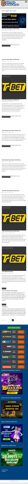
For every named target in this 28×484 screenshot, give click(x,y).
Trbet (4, 288)
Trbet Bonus (4, 306)
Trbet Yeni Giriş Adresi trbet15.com (10, 231)
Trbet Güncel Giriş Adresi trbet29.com (11, 160)
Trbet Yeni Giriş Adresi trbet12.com (10, 190)
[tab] (14, 332)
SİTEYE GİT (21, 351)
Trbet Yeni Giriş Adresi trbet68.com (10, 100)
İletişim (4, 471)
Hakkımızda (5, 470)
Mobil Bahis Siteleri (7, 248)
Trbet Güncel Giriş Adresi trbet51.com (11, 130)
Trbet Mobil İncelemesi (7, 271)
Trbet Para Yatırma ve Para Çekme (9, 290)
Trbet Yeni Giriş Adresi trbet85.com (10, 59)
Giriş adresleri (6, 14)
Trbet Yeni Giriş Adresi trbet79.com (10, 28)
